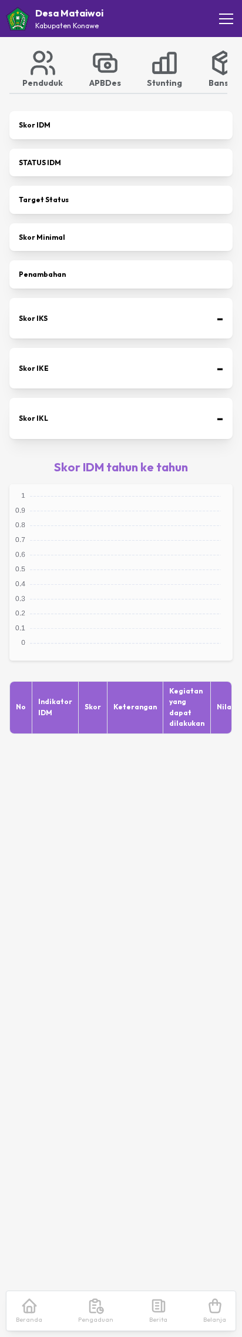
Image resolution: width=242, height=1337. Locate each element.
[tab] (42, 68)
